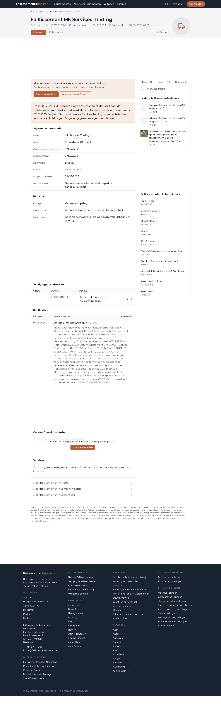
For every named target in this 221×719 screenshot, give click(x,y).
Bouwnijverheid (121, 597)
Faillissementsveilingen (170, 581)
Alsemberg (119, 666)
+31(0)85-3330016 (34, 647)
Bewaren (57, 32)
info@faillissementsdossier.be (41, 650)
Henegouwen (75, 613)
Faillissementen (62, 3)
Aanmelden (196, 3)
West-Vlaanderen (77, 646)
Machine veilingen (167, 592)
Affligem (117, 658)
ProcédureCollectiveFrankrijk (38, 666)
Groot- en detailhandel (125, 602)
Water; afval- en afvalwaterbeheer (131, 593)
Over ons (28, 597)
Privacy (27, 614)
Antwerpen (74, 605)
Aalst (115, 629)
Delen (163, 32)
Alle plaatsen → (121, 670)
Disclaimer (28, 609)
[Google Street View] (131, 299)
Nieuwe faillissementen (87, 3)
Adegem (117, 646)
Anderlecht (119, 654)
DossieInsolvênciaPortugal (37, 674)
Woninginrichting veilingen (172, 617)
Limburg (72, 617)
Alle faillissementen (78, 585)
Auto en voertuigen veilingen (173, 609)
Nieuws (121, 3)
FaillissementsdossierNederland (40, 662)
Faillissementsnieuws (169, 577)
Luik (70, 621)
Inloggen (178, 3)
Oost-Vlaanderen (77, 634)
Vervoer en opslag (122, 606)
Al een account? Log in (75, 94)
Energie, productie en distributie (130, 589)
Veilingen (109, 3)
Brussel (72, 609)
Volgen (40, 32)
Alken (116, 650)
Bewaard (181, 82)
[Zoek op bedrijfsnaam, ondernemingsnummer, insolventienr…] (166, 4)
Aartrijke (117, 662)
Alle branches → (121, 618)
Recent (146, 82)
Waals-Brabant (75, 642)
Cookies (27, 618)
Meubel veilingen (167, 613)
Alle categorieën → (168, 625)
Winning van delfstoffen (126, 581)
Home (34, 11)
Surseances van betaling (81, 589)
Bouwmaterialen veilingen (172, 601)
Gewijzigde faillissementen (82, 581)
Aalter (116, 634)
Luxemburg (74, 625)
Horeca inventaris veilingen (172, 621)
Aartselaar (118, 638)
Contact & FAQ (31, 605)
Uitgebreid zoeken (78, 593)
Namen (72, 629)
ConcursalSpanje (32, 670)
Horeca (117, 610)
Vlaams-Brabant (76, 638)
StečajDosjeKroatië (33, 678)
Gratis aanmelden (46, 94)
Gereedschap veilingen (170, 597)
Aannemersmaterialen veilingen (175, 605)
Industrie (117, 585)
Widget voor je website (35, 601)
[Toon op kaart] (127, 299)
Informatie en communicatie (128, 614)
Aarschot (117, 642)
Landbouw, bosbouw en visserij (129, 577)
